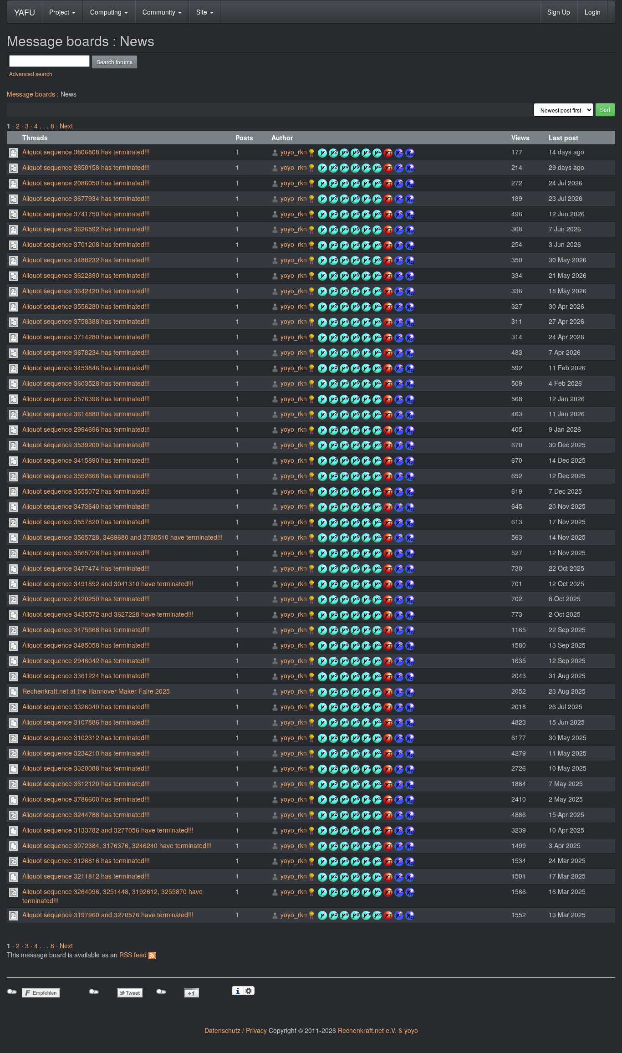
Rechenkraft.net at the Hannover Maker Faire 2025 (96, 690)
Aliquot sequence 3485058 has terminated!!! (86, 644)
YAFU (24, 12)
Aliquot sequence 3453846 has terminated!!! (86, 367)
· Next (64, 125)
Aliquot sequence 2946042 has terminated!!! (86, 660)
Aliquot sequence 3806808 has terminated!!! (86, 151)
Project (60, 11)
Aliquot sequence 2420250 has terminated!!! (86, 598)
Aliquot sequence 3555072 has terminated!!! (86, 491)
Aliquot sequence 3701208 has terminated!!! (86, 244)
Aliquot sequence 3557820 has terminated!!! (86, 521)
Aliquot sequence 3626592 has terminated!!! (86, 228)
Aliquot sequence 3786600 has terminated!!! (86, 798)
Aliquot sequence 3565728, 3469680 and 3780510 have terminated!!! (122, 537)
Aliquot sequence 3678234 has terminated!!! (86, 352)
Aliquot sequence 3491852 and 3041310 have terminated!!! (108, 583)
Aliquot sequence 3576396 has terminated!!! (86, 398)
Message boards (31, 93)
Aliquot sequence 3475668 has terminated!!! (86, 629)
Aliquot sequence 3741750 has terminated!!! (86, 213)
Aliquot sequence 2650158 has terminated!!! (86, 167)
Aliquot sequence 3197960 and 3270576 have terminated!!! (108, 914)
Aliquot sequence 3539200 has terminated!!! (86, 444)
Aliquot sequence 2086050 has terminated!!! (86, 182)
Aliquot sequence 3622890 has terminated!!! (86, 275)
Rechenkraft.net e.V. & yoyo (378, 1030)
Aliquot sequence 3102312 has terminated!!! (86, 737)
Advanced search (30, 73)
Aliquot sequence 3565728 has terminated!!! (86, 552)
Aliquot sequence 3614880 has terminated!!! (86, 413)
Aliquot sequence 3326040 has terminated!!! (86, 706)
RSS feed (133, 954)
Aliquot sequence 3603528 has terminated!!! (86, 383)
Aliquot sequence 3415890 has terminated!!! (86, 460)
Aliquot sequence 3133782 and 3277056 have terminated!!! (108, 829)
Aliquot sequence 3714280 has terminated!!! (86, 336)
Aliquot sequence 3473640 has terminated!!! (86, 506)
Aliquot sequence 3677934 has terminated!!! (86, 198)
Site (202, 11)
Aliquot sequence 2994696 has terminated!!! (86, 429)
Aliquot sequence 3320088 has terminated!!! (86, 767)
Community (160, 11)
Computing (106, 11)
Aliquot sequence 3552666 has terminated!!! (86, 475)
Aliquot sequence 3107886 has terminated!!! (86, 721)
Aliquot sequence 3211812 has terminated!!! (86, 875)
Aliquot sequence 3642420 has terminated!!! (86, 290)
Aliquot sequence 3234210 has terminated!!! (86, 752)
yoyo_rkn (293, 151)
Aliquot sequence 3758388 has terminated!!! (86, 321)
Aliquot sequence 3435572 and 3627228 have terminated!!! (108, 614)
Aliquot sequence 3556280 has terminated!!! (86, 306)
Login (593, 11)
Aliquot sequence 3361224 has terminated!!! (86, 675)
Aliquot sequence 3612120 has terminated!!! (86, 783)
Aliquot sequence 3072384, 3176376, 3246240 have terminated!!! (117, 845)
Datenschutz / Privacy (235, 1030)
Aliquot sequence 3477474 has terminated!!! (86, 568)
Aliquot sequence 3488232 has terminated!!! (86, 259)
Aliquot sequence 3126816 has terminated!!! (86, 860)
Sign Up (558, 11)
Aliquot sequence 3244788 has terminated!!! (86, 814)
